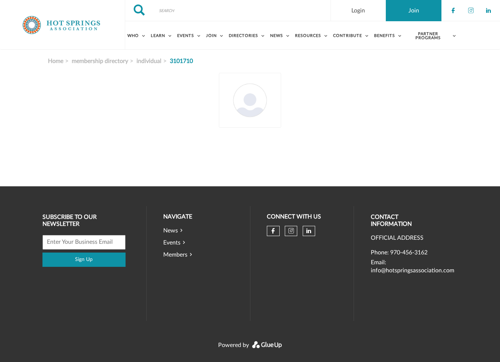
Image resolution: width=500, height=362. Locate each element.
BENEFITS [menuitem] (384, 36)
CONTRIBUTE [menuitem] (347, 36)
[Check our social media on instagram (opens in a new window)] (470, 10)
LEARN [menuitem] (158, 36)
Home (55, 61)
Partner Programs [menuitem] (428, 36)
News (170, 231)
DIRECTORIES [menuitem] (243, 36)
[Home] (62, 25)
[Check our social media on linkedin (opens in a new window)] (488, 10)
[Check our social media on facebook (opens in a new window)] (453, 10)
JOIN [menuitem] (211, 36)
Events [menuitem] (185, 36)
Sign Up (84, 259)
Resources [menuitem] (308, 36)
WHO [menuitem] (133, 36)
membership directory (100, 61)
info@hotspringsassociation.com (412, 270)
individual (149, 61)
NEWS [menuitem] (276, 36)
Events (171, 243)
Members (175, 255)
